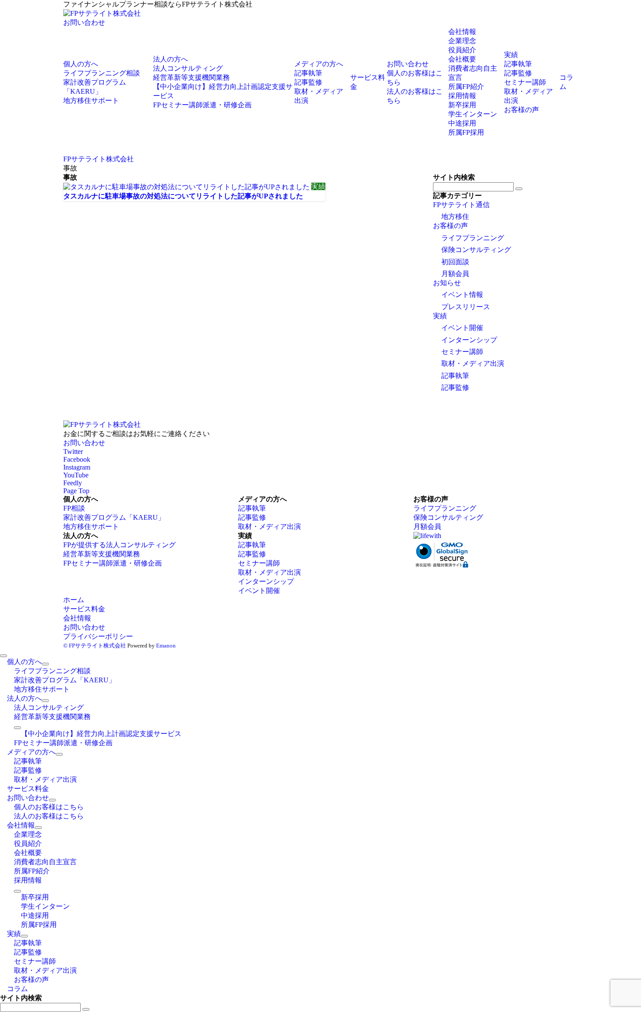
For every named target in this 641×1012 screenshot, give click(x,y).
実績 (440, 316)
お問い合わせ (84, 22)
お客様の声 (450, 225)
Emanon (166, 645)
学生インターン (472, 114)
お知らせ (447, 282)
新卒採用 (462, 105)
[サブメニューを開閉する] (45, 664)
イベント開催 (462, 327)
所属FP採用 (466, 132)
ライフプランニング (472, 238)
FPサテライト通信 (461, 204)
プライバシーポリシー (98, 636)
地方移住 (455, 216)
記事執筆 (455, 375)
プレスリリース (465, 306)
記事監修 (455, 387)
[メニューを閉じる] (3, 655)
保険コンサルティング (476, 249)
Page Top (76, 490)
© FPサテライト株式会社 (94, 645)
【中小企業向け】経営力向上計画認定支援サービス (101, 733)
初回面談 (455, 262)
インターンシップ (469, 340)
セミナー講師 (462, 351)
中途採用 (462, 123)
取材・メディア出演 (472, 363)
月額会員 (455, 273)
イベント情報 (462, 294)
